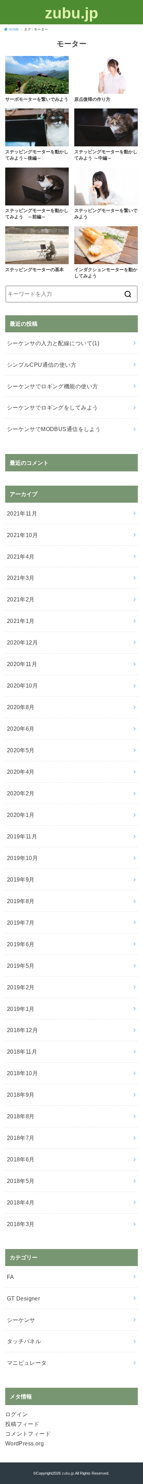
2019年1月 (21, 1009)
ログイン (16, 1414)
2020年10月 (22, 685)
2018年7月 (21, 1138)
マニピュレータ (27, 1363)
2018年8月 (21, 1116)
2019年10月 (22, 858)
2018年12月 (22, 1030)
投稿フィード (22, 1424)
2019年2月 (21, 987)
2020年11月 (22, 664)
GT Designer (23, 1298)
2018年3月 (21, 1224)
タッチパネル (24, 1341)
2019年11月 (22, 836)
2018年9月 (21, 1095)
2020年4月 (21, 772)
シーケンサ (21, 1320)
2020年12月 (22, 642)
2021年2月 (21, 599)
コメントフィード (28, 1433)
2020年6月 (21, 728)
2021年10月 (22, 535)
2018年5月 (21, 1181)
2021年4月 (21, 556)
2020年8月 (21, 707)
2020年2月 (21, 793)
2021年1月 (21, 621)
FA (10, 1277)
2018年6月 (21, 1159)
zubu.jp (71, 13)
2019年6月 (21, 944)
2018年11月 (22, 1051)
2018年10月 (22, 1073)
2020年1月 (21, 815)
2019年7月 (21, 922)
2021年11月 (22, 513)
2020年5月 (21, 750)
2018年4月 (21, 1202)
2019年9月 (21, 879)
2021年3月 (21, 578)
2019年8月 (21, 901)
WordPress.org (24, 1443)
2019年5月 (21, 966)
